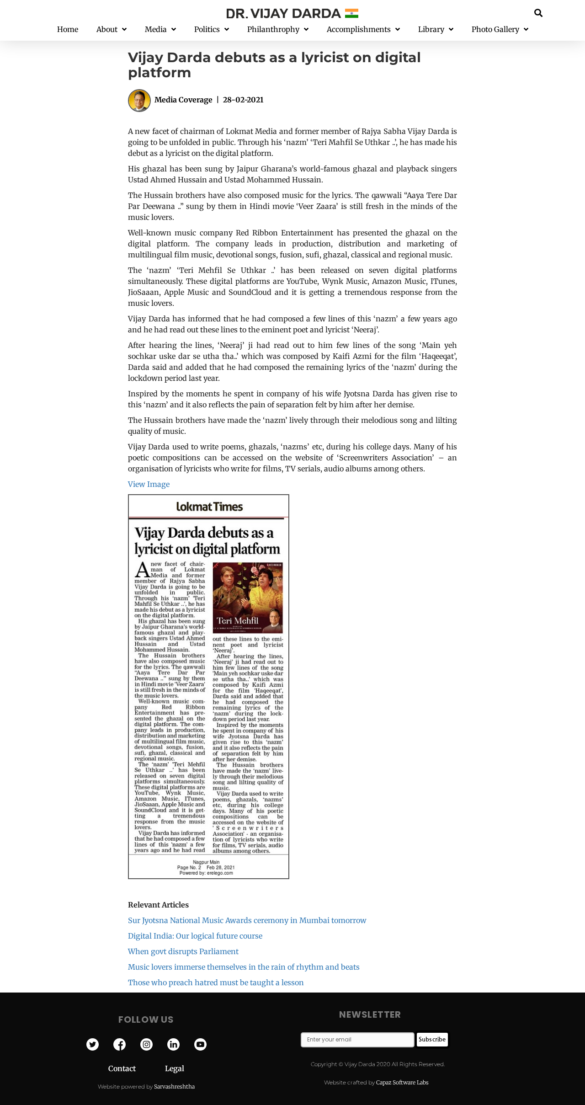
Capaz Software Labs (402, 1082)
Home (67, 29)
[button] (538, 12)
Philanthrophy (273, 29)
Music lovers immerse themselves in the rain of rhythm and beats (244, 967)
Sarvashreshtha (174, 1086)
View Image (149, 484)
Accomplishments (359, 29)
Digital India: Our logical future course (195, 935)
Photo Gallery (495, 29)
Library (431, 29)
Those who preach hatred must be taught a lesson (216, 982)
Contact (136, 1068)
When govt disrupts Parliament (183, 951)
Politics (207, 29)
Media (156, 29)
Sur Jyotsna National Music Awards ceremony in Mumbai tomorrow (247, 920)
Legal (174, 1068)
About (106, 29)
